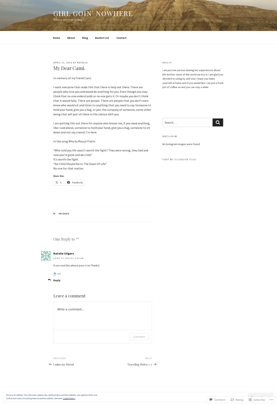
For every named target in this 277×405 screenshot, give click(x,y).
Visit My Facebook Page (179, 159)
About (71, 38)
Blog (85, 38)
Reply (56, 280)
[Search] (218, 122)
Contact (121, 38)
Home (56, 38)
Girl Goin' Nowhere (93, 13)
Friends (64, 213)
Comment (139, 336)
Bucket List (102, 38)
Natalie (82, 62)
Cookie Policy (69, 398)
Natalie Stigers (63, 253)
